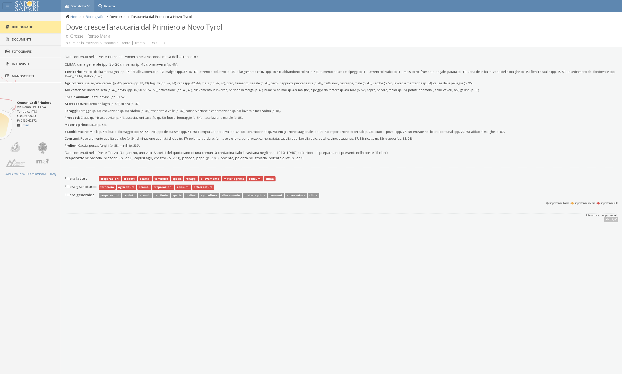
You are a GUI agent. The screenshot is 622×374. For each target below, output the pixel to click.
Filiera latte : (76, 178)
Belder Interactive (36, 174)
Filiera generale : (79, 194)
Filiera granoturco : (82, 186)
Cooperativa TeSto (15, 174)
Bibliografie (95, 16)
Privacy (52, 174)
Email (25, 125)
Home (75, 16)
